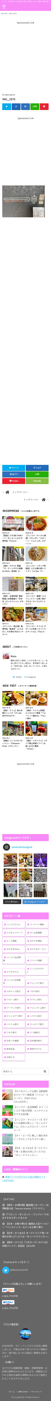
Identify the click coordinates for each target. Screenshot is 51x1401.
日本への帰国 (13, 1040)
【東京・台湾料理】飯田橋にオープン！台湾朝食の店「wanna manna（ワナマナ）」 (25, 1206)
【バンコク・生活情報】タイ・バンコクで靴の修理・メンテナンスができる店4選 (31, 1110)
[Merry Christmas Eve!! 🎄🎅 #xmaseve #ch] (40, 860)
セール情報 (12, 940)
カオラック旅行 (14, 991)
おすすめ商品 (36, 940)
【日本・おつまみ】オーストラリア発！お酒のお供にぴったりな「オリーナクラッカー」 (30, 1151)
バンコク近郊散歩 (12, 981)
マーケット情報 (37, 924)
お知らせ (11, 1057)
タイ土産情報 (36, 932)
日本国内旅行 (36, 1040)
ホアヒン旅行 (36, 999)
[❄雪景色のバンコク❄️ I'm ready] (25, 890)
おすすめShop (13, 949)
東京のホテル (36, 1048)
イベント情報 (36, 960)
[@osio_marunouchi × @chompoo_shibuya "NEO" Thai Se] (25, 860)
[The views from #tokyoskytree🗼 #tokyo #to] (40, 875)
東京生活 (11, 1048)
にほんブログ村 (10, 1296)
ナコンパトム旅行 (38, 1007)
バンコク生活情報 (12, 959)
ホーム (12, 1392)
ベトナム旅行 (13, 1024)
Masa (13, 656)
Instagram (31, 677)
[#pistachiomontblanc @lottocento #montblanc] (25, 875)
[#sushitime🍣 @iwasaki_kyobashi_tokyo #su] (10, 860)
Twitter (19, 677)
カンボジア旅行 (37, 1024)
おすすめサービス (38, 949)
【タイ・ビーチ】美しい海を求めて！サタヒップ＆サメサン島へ (31, 1137)
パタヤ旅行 (35, 991)
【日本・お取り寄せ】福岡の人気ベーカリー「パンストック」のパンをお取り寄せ (25, 1225)
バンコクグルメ (14, 924)
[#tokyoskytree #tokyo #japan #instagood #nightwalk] (10, 890)
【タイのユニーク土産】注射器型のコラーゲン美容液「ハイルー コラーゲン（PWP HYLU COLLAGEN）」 (31, 1096)
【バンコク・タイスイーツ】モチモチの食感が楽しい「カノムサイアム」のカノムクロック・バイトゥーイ (31, 1125)
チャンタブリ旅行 (15, 1016)
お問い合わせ (23, 1392)
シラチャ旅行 (36, 1016)
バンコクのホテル (35, 970)
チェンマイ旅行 (37, 983)
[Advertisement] (25, 56)
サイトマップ (36, 1392)
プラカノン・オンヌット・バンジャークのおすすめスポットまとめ (25, 1216)
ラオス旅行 (12, 1032)
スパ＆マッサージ (15, 932)
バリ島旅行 (35, 1032)
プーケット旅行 (14, 1007)
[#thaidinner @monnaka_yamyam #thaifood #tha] (10, 875)
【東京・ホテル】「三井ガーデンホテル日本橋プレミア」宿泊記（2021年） (24, 1244)
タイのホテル (13, 971)
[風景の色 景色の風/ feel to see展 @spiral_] (40, 890)
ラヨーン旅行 (12, 999)
